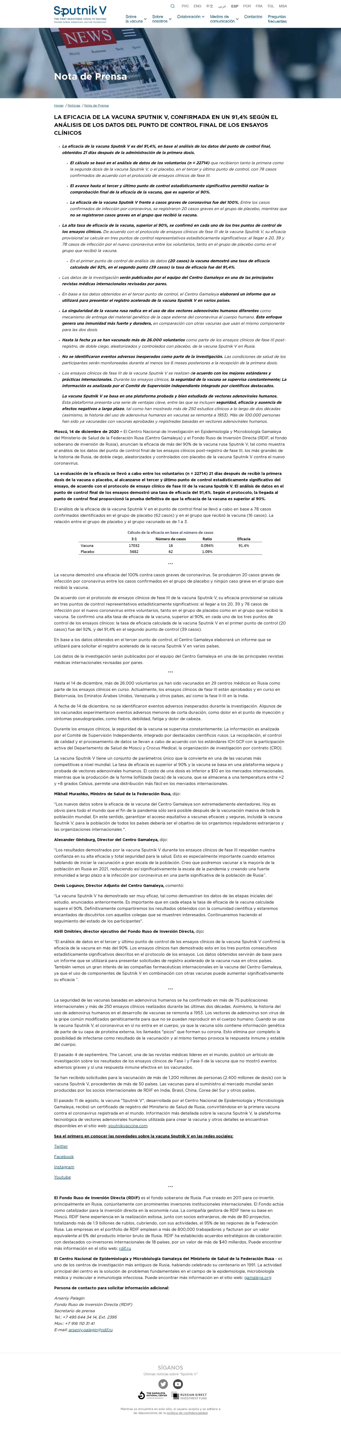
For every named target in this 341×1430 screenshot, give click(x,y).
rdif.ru (125, 1248)
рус (185, 6)
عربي (222, 6)
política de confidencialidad (187, 1413)
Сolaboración (188, 16)
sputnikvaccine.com (128, 1126)
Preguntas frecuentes (277, 19)
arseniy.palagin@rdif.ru (90, 1330)
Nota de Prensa (96, 105)
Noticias (74, 105)
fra (259, 6)
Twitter (61, 1146)
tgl (270, 6)
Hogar (59, 105)
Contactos (253, 16)
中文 (209, 6)
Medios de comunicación (222, 18)
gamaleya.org (257, 1278)
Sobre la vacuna (134, 18)
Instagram (64, 1167)
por (247, 6)
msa (283, 6)
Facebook (64, 1157)
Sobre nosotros (160, 18)
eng (197, 6)
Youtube (62, 1177)
